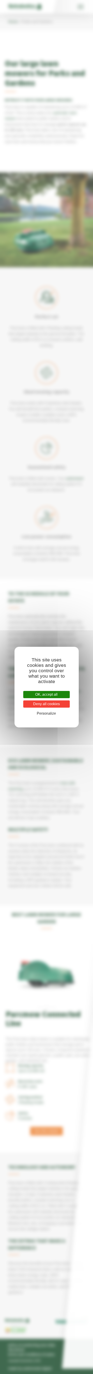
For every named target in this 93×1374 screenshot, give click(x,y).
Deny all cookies (46, 704)
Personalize (46, 713)
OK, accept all (46, 694)
